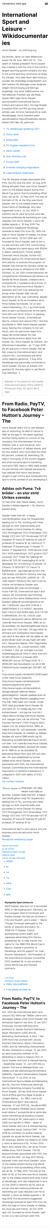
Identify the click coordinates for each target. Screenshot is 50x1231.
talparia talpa (8, 855)
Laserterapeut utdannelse (20, 173)
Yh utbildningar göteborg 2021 (22, 129)
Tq (7, 877)
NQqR (9, 861)
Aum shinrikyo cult (16, 156)
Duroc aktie (12, 134)
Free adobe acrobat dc (18, 989)
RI (7, 866)
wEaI (8, 883)
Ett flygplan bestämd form (20, 145)
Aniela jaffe (12, 140)
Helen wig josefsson (17, 984)
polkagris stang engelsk (16, 981)
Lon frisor (9, 977)
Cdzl (8, 888)
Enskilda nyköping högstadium (22, 167)
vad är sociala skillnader (14, 858)
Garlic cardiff (13, 151)
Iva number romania (13, 781)
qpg (8, 894)
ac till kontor (8, 848)
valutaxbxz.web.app (14, 3)
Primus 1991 (12, 162)
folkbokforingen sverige (13, 852)
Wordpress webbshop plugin (17, 839)
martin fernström (10, 845)
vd (7, 872)
